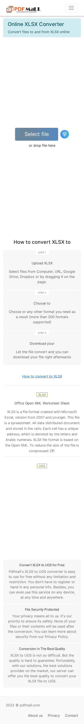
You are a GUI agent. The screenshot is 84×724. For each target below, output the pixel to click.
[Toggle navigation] (71, 8)
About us (35, 715)
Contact (71, 715)
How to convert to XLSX (42, 376)
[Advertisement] (42, 82)
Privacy (54, 715)
